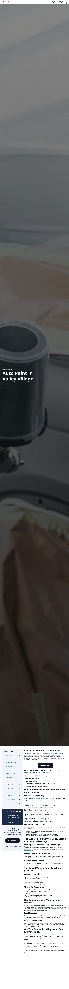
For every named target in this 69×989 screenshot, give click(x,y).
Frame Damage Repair (11, 781)
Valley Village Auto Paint (35, 772)
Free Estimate (11, 840)
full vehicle (49, 798)
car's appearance (36, 798)
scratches (43, 813)
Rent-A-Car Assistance (11, 795)
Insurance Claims (10, 792)
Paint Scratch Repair (10, 799)
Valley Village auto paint (53, 755)
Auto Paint (8, 770)
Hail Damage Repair (10, 758)
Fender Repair (9, 755)
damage (36, 814)
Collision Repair (9, 766)
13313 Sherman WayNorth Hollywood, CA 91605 (12, 816)
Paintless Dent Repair (11, 762)
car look (59, 800)
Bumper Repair (9, 777)
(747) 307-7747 (57, 2)
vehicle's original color (48, 780)
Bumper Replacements (11, 803)
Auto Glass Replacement (11, 784)
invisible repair (45, 818)
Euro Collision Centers (55, 753)
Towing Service (9, 788)
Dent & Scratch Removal (11, 773)
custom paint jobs (28, 850)
